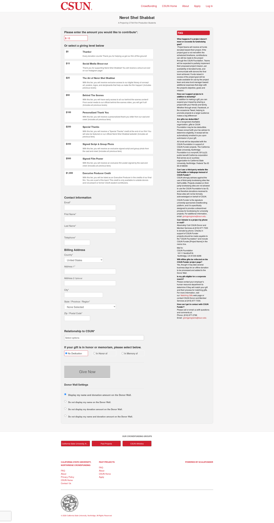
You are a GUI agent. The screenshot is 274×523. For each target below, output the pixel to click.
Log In (209, 6)
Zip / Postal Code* (73, 313)
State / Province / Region (77, 301)
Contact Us (66, 483)
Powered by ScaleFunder (199, 462)
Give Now (87, 371)
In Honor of (101, 353)
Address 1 (69, 266)
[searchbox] (104, 337)
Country (68, 254)
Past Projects (106, 443)
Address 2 (69, 278)
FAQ (63, 470)
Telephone (70, 237)
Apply (197, 6)
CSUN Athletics (137, 443)
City (66, 289)
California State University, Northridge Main (76, 443)
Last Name (70, 225)
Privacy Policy (67, 476)
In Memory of (131, 353)
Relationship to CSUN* (79, 331)
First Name (70, 214)
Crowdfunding (149, 6)
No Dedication (74, 353)
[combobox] (104, 337)
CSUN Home (169, 6)
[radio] (76, 354)
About (185, 6)
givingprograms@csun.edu (194, 216)
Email (67, 202)
